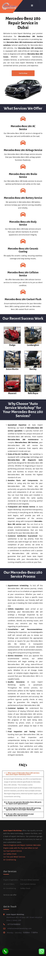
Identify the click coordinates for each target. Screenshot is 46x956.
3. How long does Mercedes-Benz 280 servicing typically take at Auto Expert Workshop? (23, 809)
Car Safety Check (9, 854)
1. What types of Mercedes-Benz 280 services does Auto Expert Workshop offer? (22, 773)
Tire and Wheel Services (29, 880)
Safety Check (25, 888)
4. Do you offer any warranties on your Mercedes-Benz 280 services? (20, 814)
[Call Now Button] (5, 951)
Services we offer (10, 895)
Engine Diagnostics (10, 880)
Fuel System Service (28, 884)
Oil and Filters (8, 884)
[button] (23, 774)
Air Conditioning (9, 860)
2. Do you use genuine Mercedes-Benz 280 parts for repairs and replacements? (23, 803)
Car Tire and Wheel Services (14, 857)
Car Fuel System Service (12, 851)
